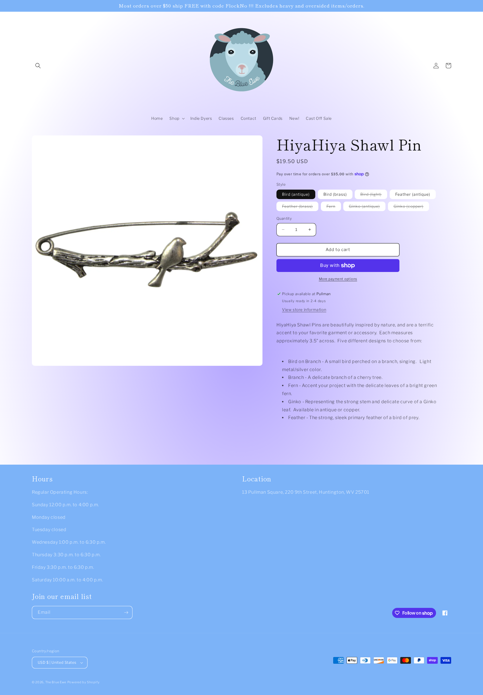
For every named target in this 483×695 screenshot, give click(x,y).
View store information (304, 309)
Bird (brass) (335, 194)
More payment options (338, 279)
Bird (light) (373, 195)
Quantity (284, 218)
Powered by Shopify (83, 682)
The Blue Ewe (55, 682)
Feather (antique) (412, 194)
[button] (38, 65)
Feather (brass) (300, 207)
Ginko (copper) (411, 207)
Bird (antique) (296, 194)
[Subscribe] (126, 612)
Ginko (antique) (367, 207)
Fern (333, 207)
